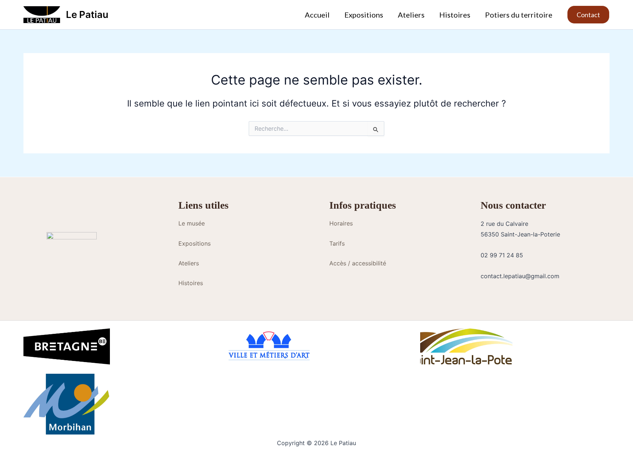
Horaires (341, 223)
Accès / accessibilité (357, 263)
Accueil (317, 14)
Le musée (191, 223)
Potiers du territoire (518, 14)
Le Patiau (87, 14)
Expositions (363, 14)
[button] (588, 14)
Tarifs (337, 243)
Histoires (454, 14)
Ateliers (411, 14)
